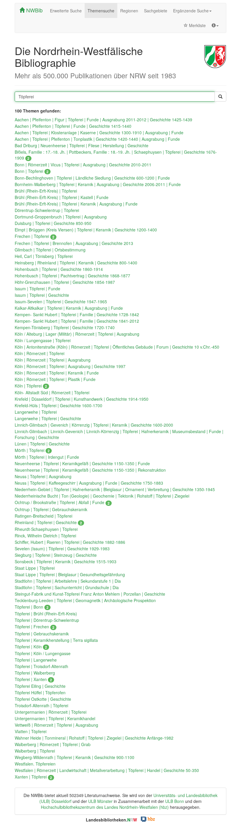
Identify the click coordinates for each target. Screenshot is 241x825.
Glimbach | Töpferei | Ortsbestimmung (50, 250)
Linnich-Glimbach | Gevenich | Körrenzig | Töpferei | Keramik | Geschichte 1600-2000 (94, 425)
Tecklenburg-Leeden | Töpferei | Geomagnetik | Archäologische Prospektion (85, 600)
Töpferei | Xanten (33, 679)
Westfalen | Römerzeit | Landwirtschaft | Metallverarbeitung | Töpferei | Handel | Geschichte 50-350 (107, 770)
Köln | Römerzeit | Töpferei (39, 353)
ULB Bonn (174, 801)
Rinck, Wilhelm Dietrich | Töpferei (45, 536)
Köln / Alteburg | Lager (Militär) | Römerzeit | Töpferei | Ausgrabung (77, 334)
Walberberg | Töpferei (35, 751)
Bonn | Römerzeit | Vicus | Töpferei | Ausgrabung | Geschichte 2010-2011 (83, 165)
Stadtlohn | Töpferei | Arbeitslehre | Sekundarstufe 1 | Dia (68, 581)
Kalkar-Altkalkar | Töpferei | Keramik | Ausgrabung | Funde (69, 308)
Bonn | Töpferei (31, 171)
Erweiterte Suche (66, 11)
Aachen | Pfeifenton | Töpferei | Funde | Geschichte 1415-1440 (73, 126)
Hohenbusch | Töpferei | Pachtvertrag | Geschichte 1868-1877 (72, 276)
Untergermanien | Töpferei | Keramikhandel (55, 718)
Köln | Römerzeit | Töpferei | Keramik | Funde (57, 373)
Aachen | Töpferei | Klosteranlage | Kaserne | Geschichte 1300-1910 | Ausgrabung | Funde (99, 132)
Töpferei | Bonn (31, 607)
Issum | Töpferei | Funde (37, 288)
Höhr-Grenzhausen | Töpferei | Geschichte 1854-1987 (65, 282)
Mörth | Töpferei (32, 450)
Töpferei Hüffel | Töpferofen (40, 692)
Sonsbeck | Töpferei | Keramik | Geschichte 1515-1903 (65, 561)
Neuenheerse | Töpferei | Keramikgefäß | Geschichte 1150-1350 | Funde (82, 463)
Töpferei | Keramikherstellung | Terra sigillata (56, 640)
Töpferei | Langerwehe (36, 660)
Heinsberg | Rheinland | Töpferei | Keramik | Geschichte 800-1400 (76, 263)
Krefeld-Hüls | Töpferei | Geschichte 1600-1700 (58, 405)
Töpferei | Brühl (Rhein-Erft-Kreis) (46, 614)
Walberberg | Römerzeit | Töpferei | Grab (53, 744)
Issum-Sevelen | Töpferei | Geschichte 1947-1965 (61, 301)
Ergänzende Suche (191, 11)
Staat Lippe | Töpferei (35, 568)
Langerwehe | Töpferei (36, 412)
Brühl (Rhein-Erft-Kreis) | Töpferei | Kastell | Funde (61, 197)
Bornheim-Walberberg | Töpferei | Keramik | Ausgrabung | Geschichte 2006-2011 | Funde (98, 184)
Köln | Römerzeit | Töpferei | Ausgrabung (53, 360)
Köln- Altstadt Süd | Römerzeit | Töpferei (52, 392)
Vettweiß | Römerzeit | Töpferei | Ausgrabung (56, 725)
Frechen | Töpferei (34, 236)
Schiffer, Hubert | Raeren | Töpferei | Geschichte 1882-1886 (70, 542)
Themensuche (101, 11)
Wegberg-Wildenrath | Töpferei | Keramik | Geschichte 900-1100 (74, 757)
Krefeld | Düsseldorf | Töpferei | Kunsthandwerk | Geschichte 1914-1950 (81, 399)
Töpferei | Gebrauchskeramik (42, 634)
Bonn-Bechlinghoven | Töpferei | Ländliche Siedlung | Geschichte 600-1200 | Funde (92, 178)
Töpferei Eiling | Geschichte (40, 686)
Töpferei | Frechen (34, 626)
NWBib (34, 10)
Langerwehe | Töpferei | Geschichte (48, 418)
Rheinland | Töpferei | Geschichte (48, 522)
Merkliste (197, 25)
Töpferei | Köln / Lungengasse (43, 653)
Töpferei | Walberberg (35, 673)
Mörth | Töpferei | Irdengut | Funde (47, 457)
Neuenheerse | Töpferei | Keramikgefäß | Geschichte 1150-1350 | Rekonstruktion (90, 470)
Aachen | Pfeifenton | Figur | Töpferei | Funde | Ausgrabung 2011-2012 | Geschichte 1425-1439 (103, 119)
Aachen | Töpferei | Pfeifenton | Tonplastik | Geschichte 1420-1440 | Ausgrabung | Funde (97, 139)
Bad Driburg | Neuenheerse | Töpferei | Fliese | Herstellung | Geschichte (81, 145)
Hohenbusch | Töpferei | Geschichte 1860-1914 (59, 269)
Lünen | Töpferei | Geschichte (42, 444)
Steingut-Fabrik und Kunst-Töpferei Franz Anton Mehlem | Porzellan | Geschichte (90, 594)
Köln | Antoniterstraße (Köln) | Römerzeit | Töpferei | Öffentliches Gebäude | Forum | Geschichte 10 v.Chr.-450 (117, 347)
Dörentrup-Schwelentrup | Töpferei (47, 210)
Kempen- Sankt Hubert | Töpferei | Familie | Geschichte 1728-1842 (77, 314)
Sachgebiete (155, 11)
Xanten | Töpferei (33, 777)
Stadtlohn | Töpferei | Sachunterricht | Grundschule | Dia (67, 587)
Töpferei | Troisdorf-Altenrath (41, 666)
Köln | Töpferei (31, 386)
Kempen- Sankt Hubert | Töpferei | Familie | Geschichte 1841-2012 (77, 321)
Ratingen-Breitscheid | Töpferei (43, 516)
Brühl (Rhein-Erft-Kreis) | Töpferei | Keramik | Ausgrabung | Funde (76, 204)
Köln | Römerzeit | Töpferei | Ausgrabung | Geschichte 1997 (70, 366)
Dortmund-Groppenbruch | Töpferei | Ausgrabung (61, 217)
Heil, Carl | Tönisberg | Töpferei (44, 256)
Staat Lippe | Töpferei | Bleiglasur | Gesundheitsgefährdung (70, 574)
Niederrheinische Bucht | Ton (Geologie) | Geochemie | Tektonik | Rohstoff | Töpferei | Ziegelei (102, 496)
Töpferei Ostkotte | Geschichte (43, 699)
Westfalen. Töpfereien (35, 764)
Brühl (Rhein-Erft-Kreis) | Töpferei (46, 191)
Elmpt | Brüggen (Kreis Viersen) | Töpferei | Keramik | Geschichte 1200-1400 (86, 230)
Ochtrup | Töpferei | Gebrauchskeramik (51, 509)
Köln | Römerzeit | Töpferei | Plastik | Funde (55, 379)
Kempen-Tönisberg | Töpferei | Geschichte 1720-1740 (65, 327)
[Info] (215, 25)
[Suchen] (220, 97)
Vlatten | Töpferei (30, 731)
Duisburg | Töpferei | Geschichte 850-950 (53, 223)
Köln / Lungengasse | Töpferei (43, 340)
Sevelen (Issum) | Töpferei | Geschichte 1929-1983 (62, 548)
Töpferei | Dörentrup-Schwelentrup (47, 620)
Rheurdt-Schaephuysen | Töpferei (46, 529)
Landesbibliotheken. (111, 820)
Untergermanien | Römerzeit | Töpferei (50, 712)
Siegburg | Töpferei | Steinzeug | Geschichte (56, 555)
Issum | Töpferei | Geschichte (42, 295)
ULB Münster (100, 801)
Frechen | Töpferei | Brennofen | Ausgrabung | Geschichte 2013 (74, 243)
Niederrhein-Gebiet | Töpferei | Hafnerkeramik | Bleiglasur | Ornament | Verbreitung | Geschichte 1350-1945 (115, 489)
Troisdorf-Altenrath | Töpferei (41, 705)
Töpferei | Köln (31, 647)
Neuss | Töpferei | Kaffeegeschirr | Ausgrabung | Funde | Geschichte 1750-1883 (89, 483)
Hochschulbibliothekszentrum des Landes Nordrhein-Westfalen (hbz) (105, 807)
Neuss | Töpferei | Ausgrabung (43, 476)
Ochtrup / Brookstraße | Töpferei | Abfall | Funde (62, 502)
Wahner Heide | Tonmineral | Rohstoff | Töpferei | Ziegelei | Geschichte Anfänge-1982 (94, 738)
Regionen (129, 11)
